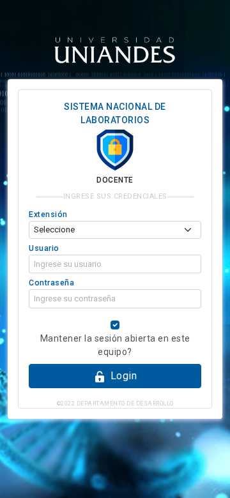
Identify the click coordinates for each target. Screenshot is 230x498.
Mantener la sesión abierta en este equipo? (115, 345)
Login (124, 376)
